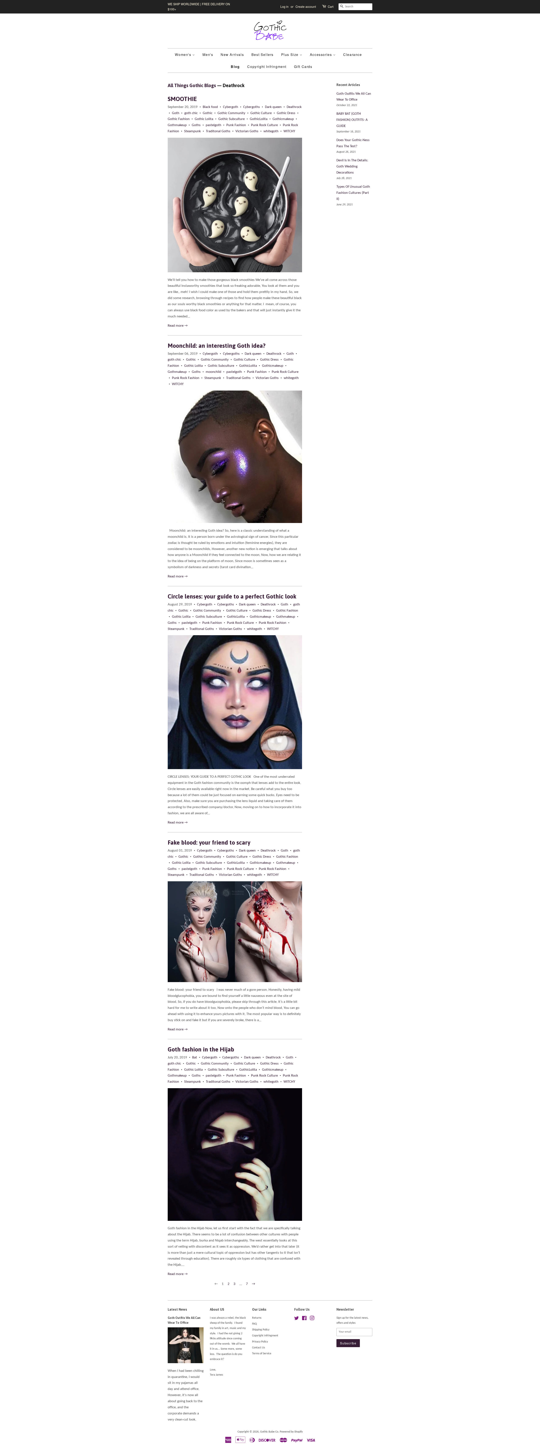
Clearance (352, 54)
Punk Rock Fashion (185, 378)
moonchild (213, 372)
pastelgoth (213, 125)
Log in (284, 6)
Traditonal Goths (218, 131)
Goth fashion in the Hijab (201, 1049)
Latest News (177, 1309)
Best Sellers (262, 54)
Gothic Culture (261, 113)
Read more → (178, 326)
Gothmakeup (177, 125)
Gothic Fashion (179, 119)
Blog (235, 66)
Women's (183, 54)
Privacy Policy (260, 1341)
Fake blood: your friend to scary (209, 842)
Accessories (321, 54)
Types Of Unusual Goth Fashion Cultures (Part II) (353, 193)
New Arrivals (232, 54)
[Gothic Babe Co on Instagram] (312, 1319)
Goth (175, 113)
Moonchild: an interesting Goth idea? (217, 345)
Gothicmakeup (283, 119)
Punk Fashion (236, 125)
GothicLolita (258, 119)
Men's (207, 54)
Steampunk (192, 131)
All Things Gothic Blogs (192, 85)
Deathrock (294, 107)
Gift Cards (303, 66)
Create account (306, 6)
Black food (210, 107)
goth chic (191, 113)
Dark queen (273, 107)
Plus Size (290, 54)
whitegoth (270, 131)
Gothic (207, 113)
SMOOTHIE (182, 99)
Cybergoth (230, 107)
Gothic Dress (286, 113)
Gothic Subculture (231, 119)
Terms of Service (261, 1353)
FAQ (254, 1323)
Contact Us (258, 1347)
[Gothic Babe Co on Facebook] (304, 1319)
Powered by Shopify (291, 1431)
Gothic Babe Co (269, 1431)
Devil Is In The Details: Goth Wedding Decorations (352, 166)
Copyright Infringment (266, 66)
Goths (196, 125)
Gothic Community (231, 113)
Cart (330, 6)
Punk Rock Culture (264, 125)
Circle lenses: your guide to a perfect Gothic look (232, 596)
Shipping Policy (260, 1329)
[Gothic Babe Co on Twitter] (296, 1319)
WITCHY (289, 131)
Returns (256, 1318)
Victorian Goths (246, 131)
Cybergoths (251, 107)
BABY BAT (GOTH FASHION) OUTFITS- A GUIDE (352, 120)
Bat (194, 1057)
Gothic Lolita (204, 119)
